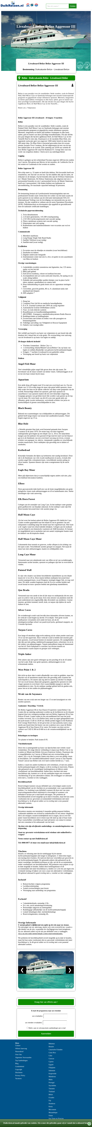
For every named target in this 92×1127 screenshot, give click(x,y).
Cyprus (51, 1062)
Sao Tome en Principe (56, 1118)
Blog (16, 1063)
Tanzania (52, 1088)
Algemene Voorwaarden (23, 1057)
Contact (17, 1045)
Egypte (51, 1065)
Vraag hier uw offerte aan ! (46, 1002)
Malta (50, 1079)
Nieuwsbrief (19, 1051)
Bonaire (51, 1047)
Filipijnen (52, 1067)
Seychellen (52, 1085)
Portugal (51, 1082)
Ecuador (51, 1097)
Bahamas (52, 1044)
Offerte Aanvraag (21, 1048)
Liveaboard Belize (59, 78)
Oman (51, 1115)
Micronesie (52, 1109)
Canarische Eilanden (55, 1050)
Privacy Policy (20, 1075)
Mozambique (53, 1112)
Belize (24, 78)
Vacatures (18, 1078)
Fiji (50, 1100)
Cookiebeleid (19, 1066)
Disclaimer (19, 1072)
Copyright (18, 1069)
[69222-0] (72, 85)
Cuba (50, 1056)
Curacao (51, 1059)
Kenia (51, 1106)
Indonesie (52, 1070)
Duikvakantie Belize (39, 78)
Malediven (52, 1076)
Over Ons (18, 1054)
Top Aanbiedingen (21, 1060)
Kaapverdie (52, 1073)
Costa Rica (52, 1053)
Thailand (52, 1091)
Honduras (52, 1103)
